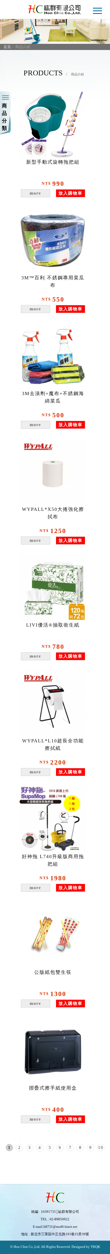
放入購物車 (70, 193)
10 (100, 1147)
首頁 (7, 47)
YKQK (95, 1247)
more (35, 193)
